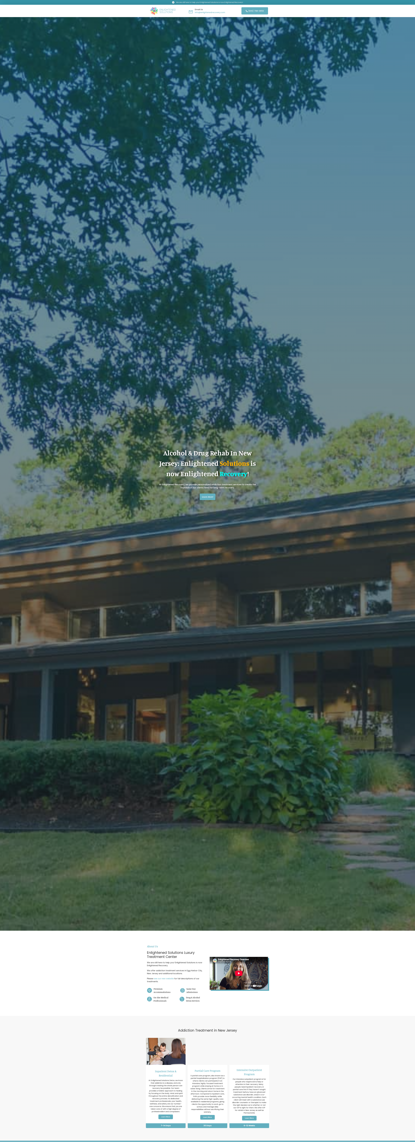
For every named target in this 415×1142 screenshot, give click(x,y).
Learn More (165, 1117)
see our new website (164, 978)
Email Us (199, 9)
